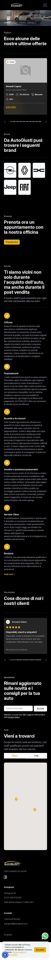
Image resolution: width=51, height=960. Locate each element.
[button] (35, 810)
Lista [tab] (36, 755)
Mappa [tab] (15, 755)
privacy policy (13, 717)
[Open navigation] (45, 5)
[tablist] (25, 756)
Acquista (8, 934)
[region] (25, 90)
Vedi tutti (9, 574)
